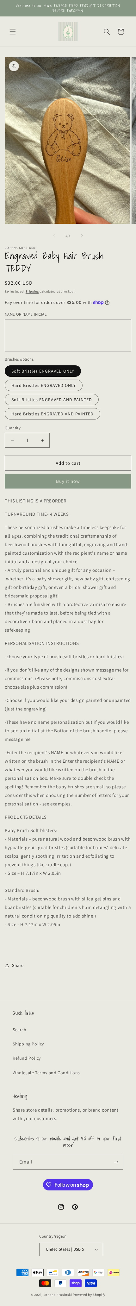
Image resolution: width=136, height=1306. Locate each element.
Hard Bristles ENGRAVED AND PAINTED (52, 414)
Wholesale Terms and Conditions (46, 1073)
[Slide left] (54, 236)
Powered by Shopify (89, 1294)
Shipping (32, 291)
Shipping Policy (28, 1044)
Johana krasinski (58, 1294)
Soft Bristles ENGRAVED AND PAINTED (51, 399)
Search (20, 1029)
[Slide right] (82, 236)
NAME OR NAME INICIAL (25, 314)
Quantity (13, 428)
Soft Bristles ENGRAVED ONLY (42, 371)
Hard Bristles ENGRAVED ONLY (43, 385)
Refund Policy (27, 1058)
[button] (13, 32)
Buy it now (68, 481)
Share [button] (18, 965)
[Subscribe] (116, 1162)
